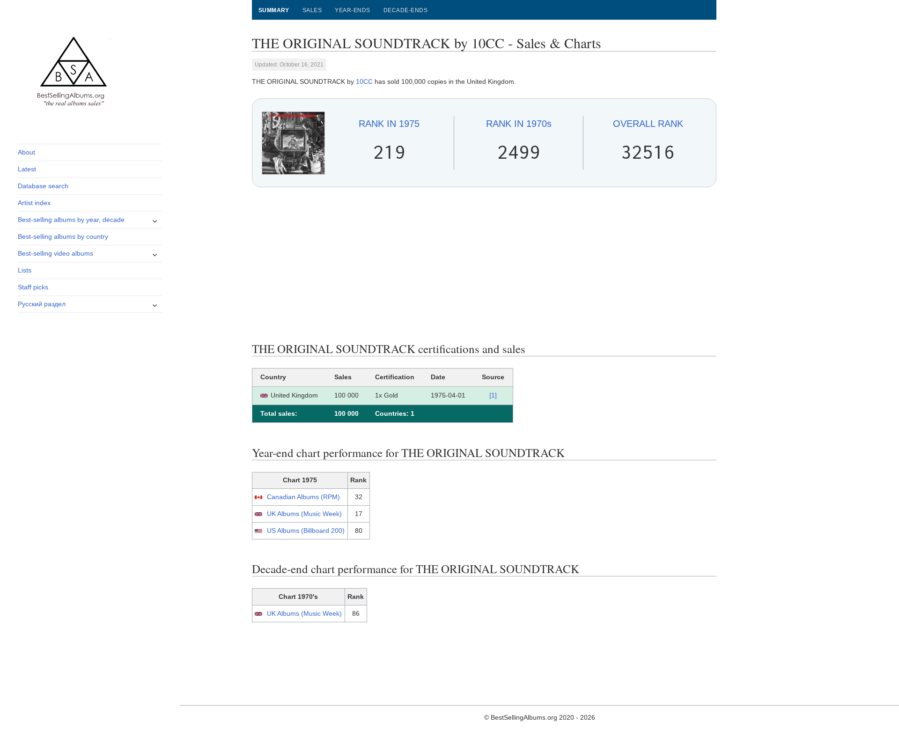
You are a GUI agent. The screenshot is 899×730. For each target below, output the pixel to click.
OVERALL (648, 123)
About (26, 152)
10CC (364, 81)
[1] (493, 395)
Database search (43, 186)
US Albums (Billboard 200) (306, 530)
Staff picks (33, 287)
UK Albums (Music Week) (304, 513)
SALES (312, 10)
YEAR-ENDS (352, 10)
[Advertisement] (484, 264)
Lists (24, 270)
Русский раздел (42, 304)
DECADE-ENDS (405, 10)
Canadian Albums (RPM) (303, 497)
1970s (519, 123)
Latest (27, 169)
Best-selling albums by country (63, 236)
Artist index (34, 202)
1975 (389, 123)
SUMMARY (273, 10)
